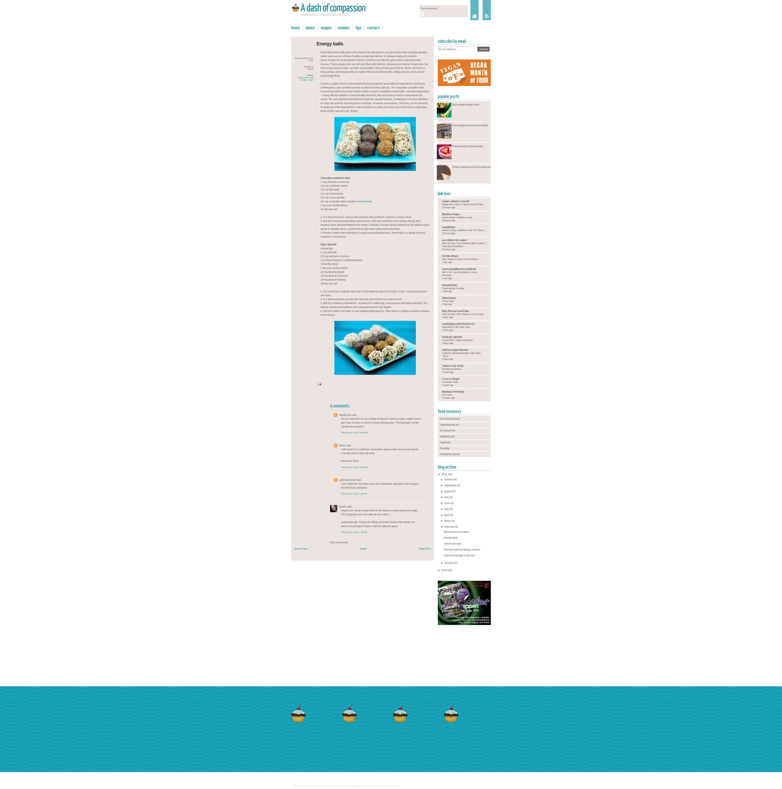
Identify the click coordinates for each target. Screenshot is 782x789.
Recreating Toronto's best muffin (470, 125)
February (449, 526)
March (447, 520)
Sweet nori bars (452, 543)
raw (311, 77)
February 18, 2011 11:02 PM (354, 467)
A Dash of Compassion (318, 786)
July (446, 497)
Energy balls (329, 43)
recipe (303, 80)
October (448, 479)
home (295, 28)
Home (363, 548)
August (448, 491)
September (450, 485)
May (446, 509)
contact (373, 28)
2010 (444, 570)
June (447, 503)
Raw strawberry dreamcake (468, 146)
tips (358, 28)
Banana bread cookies (456, 531)
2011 (444, 474)
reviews (343, 28)
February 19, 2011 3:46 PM (354, 494)
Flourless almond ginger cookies (462, 549)
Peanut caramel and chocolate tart (471, 167)
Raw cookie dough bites (466, 104)
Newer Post (300, 548)
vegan (311, 80)
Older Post (425, 548)
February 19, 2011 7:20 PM (354, 532)
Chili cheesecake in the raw (459, 555)
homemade (365, 201)
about (310, 28)
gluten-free (304, 77)
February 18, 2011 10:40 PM (354, 432)
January (448, 562)
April (446, 515)
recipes (326, 28)
